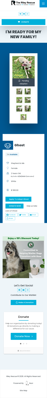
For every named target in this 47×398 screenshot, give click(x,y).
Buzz (31, 383)
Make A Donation (26, 302)
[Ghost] (19, 91)
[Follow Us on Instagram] (27, 14)
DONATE (25, 22)
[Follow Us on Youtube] (24, 14)
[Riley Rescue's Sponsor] (23, 257)
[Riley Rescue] (23, 3)
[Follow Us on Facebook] (20, 14)
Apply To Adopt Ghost (19, 199)
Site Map (23, 390)
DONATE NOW (15, 206)
